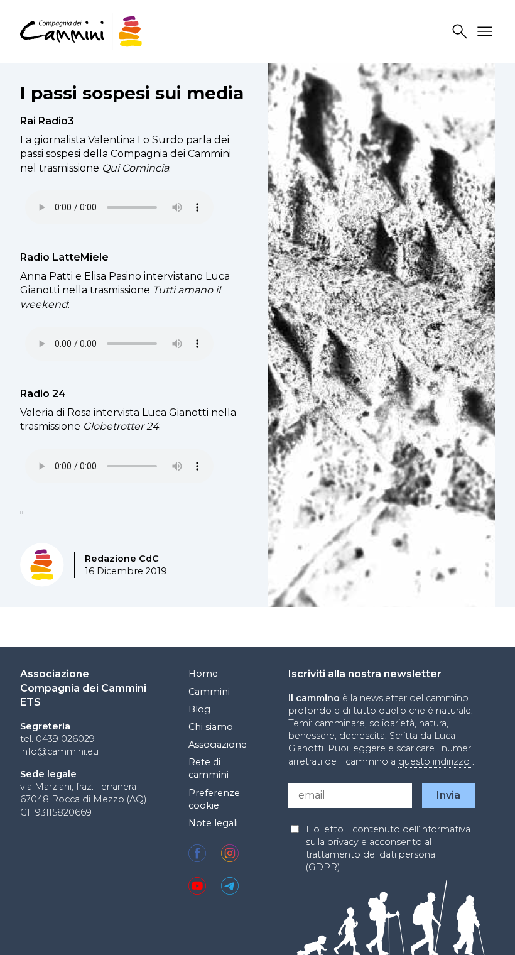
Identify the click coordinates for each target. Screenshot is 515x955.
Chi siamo (210, 727)
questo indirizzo (435, 761)
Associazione (217, 744)
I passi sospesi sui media (132, 93)
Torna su (474, 922)
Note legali (213, 823)
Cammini (209, 691)
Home (203, 673)
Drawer (487, 31)
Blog (199, 709)
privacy (344, 842)
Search (461, 31)
